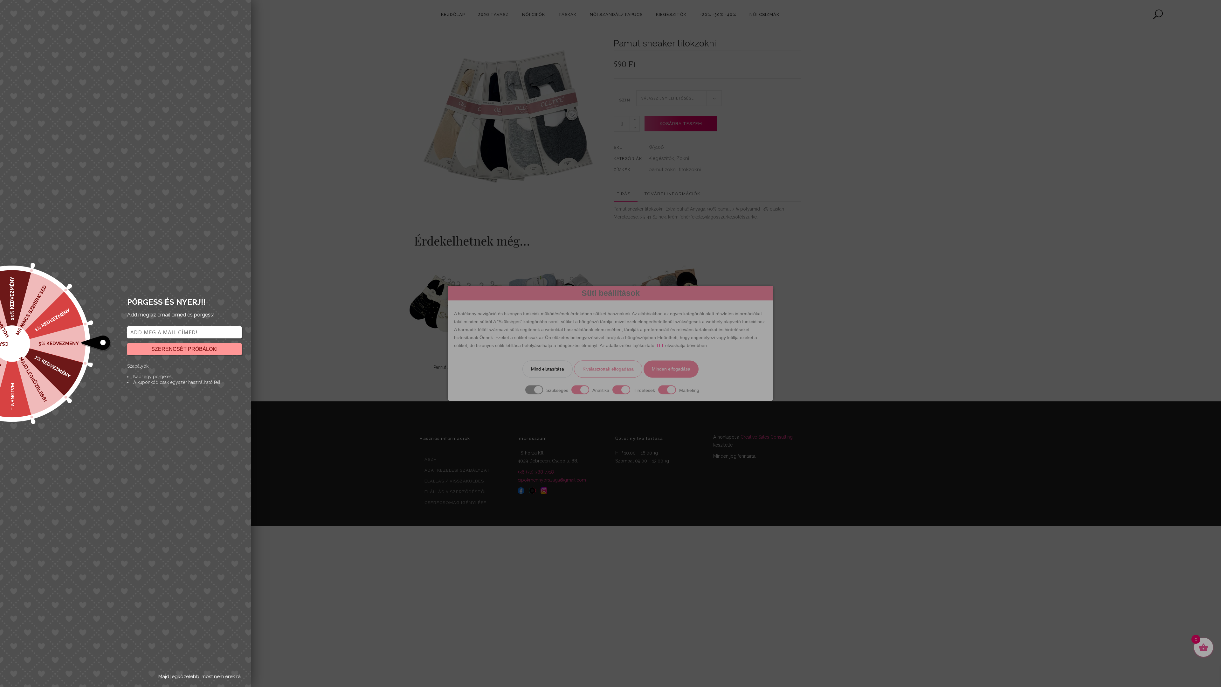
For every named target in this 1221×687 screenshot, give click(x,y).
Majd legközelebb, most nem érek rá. (200, 676)
